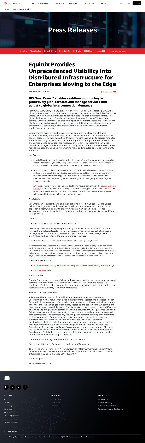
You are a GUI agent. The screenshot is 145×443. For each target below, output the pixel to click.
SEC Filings (88, 51)
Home (7, 9)
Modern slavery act (73, 437)
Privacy (11, 437)
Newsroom (8, 409)
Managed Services (58, 406)
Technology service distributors (110, 409)
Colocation (55, 402)
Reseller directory (105, 402)
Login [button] (128, 3)
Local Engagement (11, 415)
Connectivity (56, 399)
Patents (45, 437)
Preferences (19, 437)
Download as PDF (109, 92)
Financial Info (64, 51)
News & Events (50, 51)
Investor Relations (11, 422)
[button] (137, 3)
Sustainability (101, 51)
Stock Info (77, 51)
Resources (73, 3)
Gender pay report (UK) (57, 437)
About (14, 9)
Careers (7, 402)
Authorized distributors (107, 406)
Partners (104, 3)
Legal (5, 437)
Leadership (8, 406)
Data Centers (89, 3)
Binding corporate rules (33, 437)
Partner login (103, 399)
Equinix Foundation (11, 419)
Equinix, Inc (86, 110)
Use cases (58, 3)
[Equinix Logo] (12, 3)
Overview (23, 51)
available (60, 203)
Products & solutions (40, 3)
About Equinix (35, 51)
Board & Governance (117, 51)
